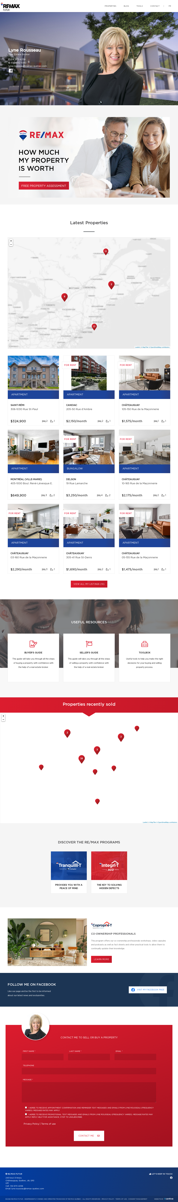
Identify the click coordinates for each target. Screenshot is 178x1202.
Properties (110, 6)
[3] (97, 754)
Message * (28, 1080)
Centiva (168, 1199)
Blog (126, 6)
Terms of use (48, 1124)
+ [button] (11, 240)
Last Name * (75, 1051)
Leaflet (137, 347)
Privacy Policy (31, 1124)
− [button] (11, 244)
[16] (81, 763)
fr (170, 6)
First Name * (29, 1051)
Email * (119, 1051)
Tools (139, 6)
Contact (155, 6)
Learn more (101, 959)
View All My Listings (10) (89, 584)
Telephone (28, 1066)
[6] (64, 301)
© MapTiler (144, 347)
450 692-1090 (18, 63)
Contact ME (86, 1136)
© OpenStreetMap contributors (159, 347)
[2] (111, 289)
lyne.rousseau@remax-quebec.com (27, 66)
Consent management (137, 1199)
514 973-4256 (18, 59)
